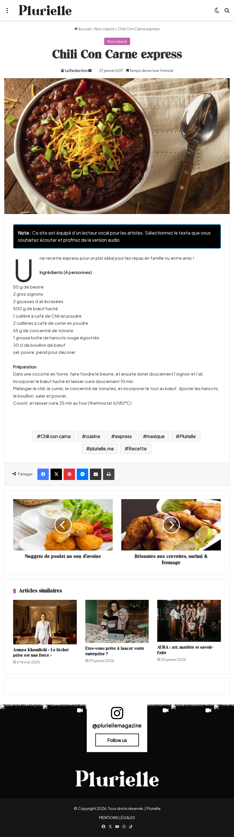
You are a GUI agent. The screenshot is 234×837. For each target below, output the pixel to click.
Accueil (84, 29)
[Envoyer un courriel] (90, 70)
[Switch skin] (217, 12)
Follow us (117, 740)
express (123, 436)
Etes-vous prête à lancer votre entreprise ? (114, 651)
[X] (56, 474)
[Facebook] (43, 474)
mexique (156, 436)
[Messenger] (82, 474)
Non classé (104, 29)
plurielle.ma (102, 448)
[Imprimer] (108, 474)
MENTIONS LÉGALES (117, 817)
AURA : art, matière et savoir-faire (185, 650)
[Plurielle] (45, 10)
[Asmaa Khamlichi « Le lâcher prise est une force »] (45, 622)
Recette (137, 448)
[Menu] (7, 12)
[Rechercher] (227, 12)
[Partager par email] (95, 474)
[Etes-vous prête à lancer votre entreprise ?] (117, 621)
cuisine (93, 436)
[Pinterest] (69, 474)
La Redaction (76, 70)
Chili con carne (56, 436)
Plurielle (187, 436)
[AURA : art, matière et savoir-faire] (189, 621)
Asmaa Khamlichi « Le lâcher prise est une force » (41, 652)
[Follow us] (117, 715)
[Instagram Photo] (21, 726)
